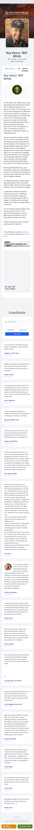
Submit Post (17, 334)
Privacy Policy (12, 822)
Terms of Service (22, 822)
